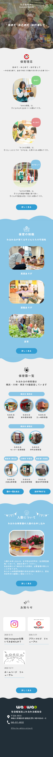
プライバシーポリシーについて (22, 728)
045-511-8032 (17, 722)
